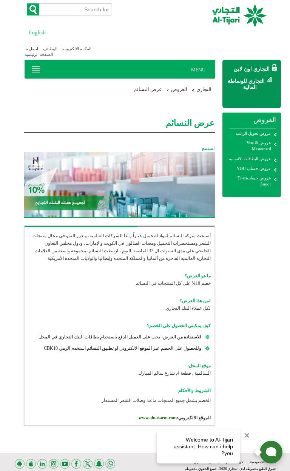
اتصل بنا (31, 48)
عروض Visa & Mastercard (259, 146)
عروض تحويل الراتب (253, 133)
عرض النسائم (148, 89)
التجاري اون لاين (252, 69)
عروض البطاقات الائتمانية (250, 158)
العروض (179, 89)
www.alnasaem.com (158, 417)
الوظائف (50, 48)
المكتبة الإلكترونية (76, 48)
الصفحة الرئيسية (39, 54)
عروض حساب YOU (254, 168)
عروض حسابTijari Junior (254, 181)
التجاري (203, 89)
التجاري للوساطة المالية (246, 84)
